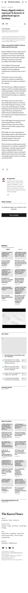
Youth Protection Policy (8, 535)
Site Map (4, 527)
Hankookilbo (5, 543)
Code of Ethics (5, 533)
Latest (8, 249)
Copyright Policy (6, 537)
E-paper (9, 526)
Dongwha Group (13, 543)
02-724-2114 (6, 554)
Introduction (5, 520)
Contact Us (16, 520)
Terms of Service (18, 535)
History (10, 520)
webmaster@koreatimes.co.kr (16, 552)
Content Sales (22, 526)
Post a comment (14, 215)
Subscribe (4, 526)
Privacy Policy (20, 533)
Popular (20, 249)
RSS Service (15, 526)
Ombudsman (13, 533)
